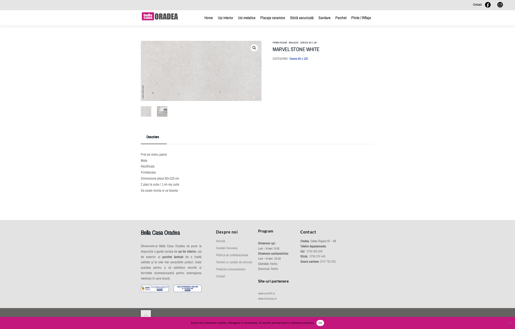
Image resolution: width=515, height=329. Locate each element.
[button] (254, 47)
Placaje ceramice (272, 17)
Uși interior (225, 17)
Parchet (340, 17)
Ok (320, 322)
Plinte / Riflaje (361, 17)
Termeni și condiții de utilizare (234, 262)
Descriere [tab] (152, 136)
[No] (510, 323)
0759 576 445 (317, 256)
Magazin (293, 42)
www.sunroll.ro (266, 293)
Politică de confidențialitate (232, 255)
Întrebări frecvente (226, 248)
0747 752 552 (328, 261)
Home (208, 17)
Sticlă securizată (302, 17)
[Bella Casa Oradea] (159, 16)
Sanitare (324, 17)
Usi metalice (246, 17)
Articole (220, 241)
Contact (477, 4)
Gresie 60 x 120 (308, 42)
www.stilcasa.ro (267, 298)
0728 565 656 (314, 251)
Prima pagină (280, 42)
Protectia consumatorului (230, 269)
